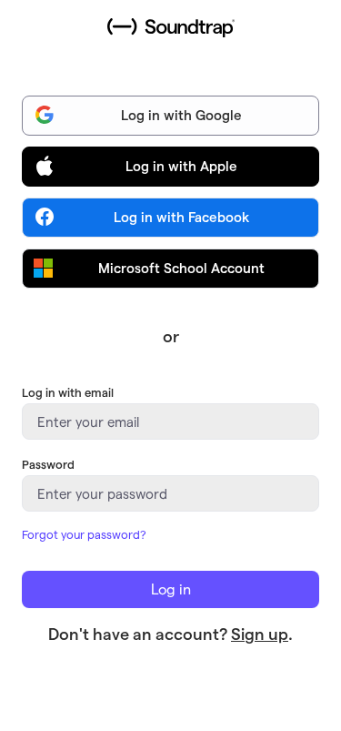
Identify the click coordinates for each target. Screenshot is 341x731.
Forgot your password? (84, 534)
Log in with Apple (181, 165)
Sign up (259, 633)
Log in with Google (181, 115)
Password (48, 464)
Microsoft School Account (181, 267)
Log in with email (68, 392)
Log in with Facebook (181, 216)
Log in (171, 588)
